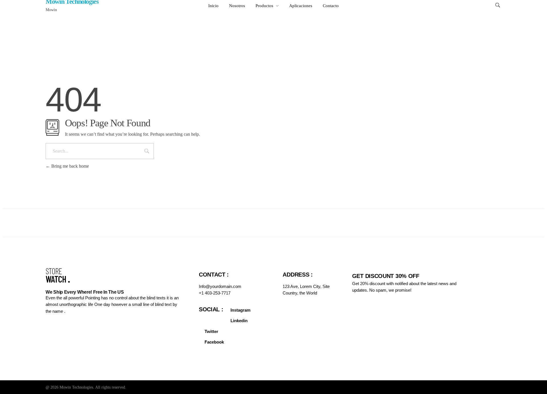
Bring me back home (69, 166)
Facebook (214, 342)
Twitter (211, 331)
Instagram (240, 310)
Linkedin (239, 320)
